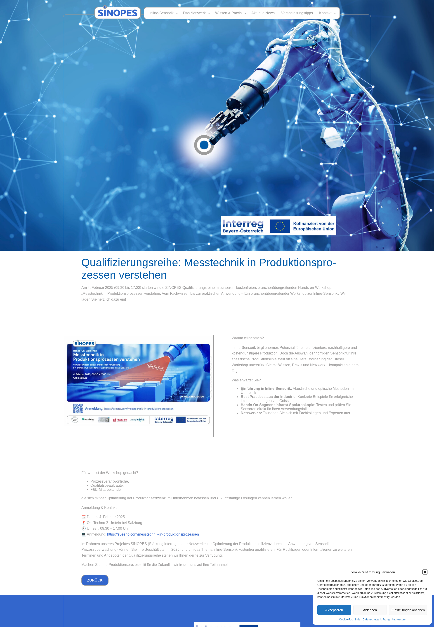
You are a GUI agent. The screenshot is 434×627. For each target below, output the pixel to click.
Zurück (95, 580)
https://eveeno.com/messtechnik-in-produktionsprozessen (153, 534)
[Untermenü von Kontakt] (335, 13)
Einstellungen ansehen (408, 610)
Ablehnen (370, 610)
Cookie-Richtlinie (349, 619)
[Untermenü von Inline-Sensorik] (177, 13)
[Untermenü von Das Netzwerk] (209, 13)
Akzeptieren (334, 610)
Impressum (399, 619)
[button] (425, 572)
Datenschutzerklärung (376, 619)
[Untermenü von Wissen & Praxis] (245, 13)
